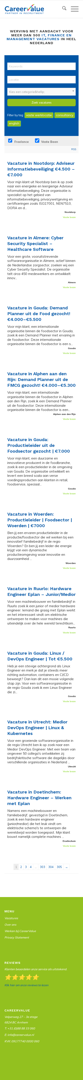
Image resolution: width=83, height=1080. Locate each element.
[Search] (62, 9)
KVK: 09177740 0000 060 (21, 1041)
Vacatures (11, 918)
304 (51, 867)
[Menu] (72, 9)
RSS (73, 149)
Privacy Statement (16, 937)
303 (42, 867)
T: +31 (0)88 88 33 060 (19, 1028)
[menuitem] (62, 9)
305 (59, 867)
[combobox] (41, 92)
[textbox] (41, 92)
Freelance (21, 141)
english (14, 123)
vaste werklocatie (39, 115)
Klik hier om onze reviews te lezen (26, 985)
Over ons (10, 924)
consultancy (64, 115)
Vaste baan (49, 141)
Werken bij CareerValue (20, 931)
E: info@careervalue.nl (19, 1035)
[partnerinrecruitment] (34, 9)
